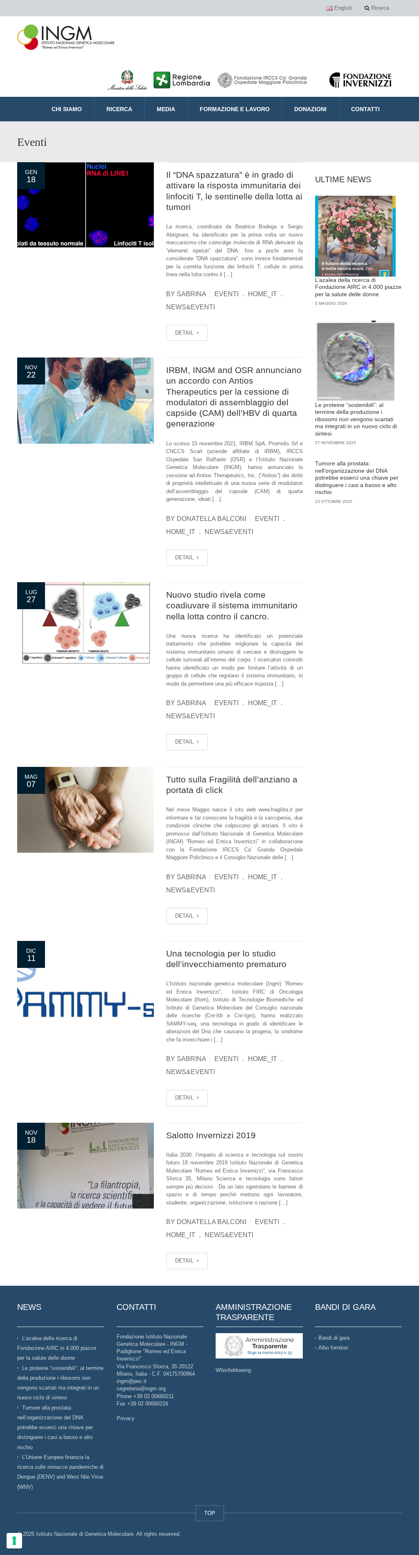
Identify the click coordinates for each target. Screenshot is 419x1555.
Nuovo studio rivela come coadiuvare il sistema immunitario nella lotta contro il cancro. (231, 605)
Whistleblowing (233, 1370)
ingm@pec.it (131, 1381)
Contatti (365, 109)
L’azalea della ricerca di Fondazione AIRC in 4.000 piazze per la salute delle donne (358, 287)
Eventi (226, 293)
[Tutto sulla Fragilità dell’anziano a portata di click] (85, 810)
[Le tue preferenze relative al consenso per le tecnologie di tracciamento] (14, 1540)
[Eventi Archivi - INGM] (66, 37)
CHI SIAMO (67, 109)
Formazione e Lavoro (235, 109)
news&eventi (190, 307)
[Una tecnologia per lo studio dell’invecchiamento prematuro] (85, 984)
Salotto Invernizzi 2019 (211, 1135)
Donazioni (310, 109)
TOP (209, 1513)
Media (166, 109)
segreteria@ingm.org (141, 1388)
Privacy (126, 1418)
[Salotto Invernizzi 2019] (85, 1166)
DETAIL (185, 333)
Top (399, 1535)
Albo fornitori (333, 1348)
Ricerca (379, 8)
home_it (262, 293)
